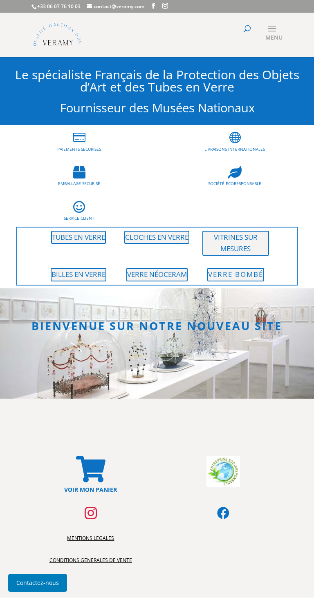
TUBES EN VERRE (78, 237)
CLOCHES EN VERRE (156, 237)
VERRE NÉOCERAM (157, 274)
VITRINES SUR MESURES (236, 243)
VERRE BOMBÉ (235, 274)
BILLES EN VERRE (78, 274)
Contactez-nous (37, 583)
